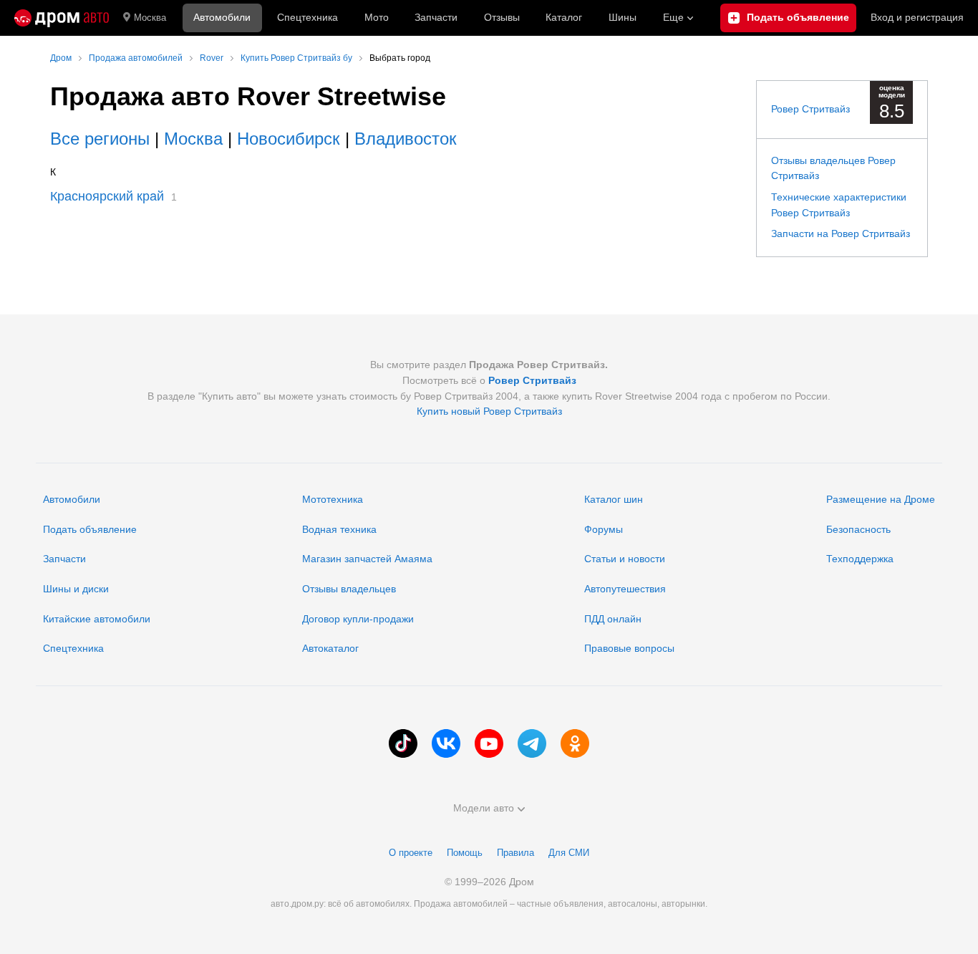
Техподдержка (860, 558)
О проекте (410, 852)
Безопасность (858, 529)
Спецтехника (73, 648)
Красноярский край (107, 196)
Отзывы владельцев (349, 588)
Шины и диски (76, 588)
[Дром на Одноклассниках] (575, 743)
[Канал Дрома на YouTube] (489, 743)
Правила (515, 852)
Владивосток (405, 138)
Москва (150, 17)
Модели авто (483, 808)
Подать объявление (90, 529)
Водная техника (339, 529)
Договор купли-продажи (358, 619)
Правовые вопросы (629, 648)
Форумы (603, 529)
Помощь (465, 852)
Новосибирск (288, 138)
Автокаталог (330, 648)
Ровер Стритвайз (810, 109)
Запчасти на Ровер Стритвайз (840, 233)
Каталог (564, 17)
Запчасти (436, 17)
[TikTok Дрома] (403, 743)
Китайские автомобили (96, 619)
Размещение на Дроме (880, 499)
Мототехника (332, 499)
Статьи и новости (624, 558)
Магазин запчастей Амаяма (367, 558)
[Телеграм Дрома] (532, 743)
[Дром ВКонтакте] (446, 743)
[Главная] (61, 18)
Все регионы (100, 138)
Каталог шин (613, 499)
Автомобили (222, 17)
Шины (622, 17)
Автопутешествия (625, 588)
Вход (917, 17)
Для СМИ (568, 852)
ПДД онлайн (612, 619)
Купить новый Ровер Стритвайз (489, 411)
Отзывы (502, 17)
